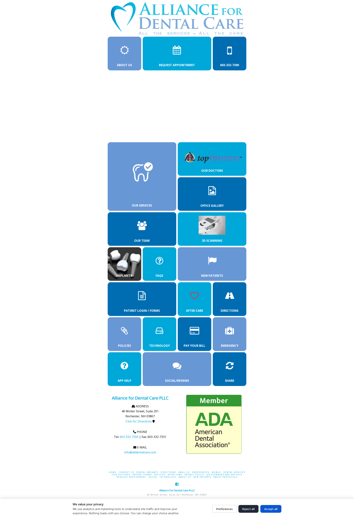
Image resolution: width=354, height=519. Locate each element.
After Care (175, 474)
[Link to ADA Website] (214, 424)
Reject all (248, 509)
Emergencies (200, 472)
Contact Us (126, 472)
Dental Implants (147, 472)
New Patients (202, 477)
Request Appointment (131, 477)
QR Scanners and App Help (224, 474)
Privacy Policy (194, 474)
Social (152, 477)
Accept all (270, 509)
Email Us (184, 472)
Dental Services (234, 472)
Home (112, 472)
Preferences (224, 509)
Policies (159, 474)
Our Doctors (121, 474)
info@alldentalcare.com (140, 452)
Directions (168, 472)
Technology (168, 477)
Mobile (216, 472)
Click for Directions (139, 421)
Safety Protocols (225, 477)
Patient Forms (142, 474)
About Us (185, 477)
